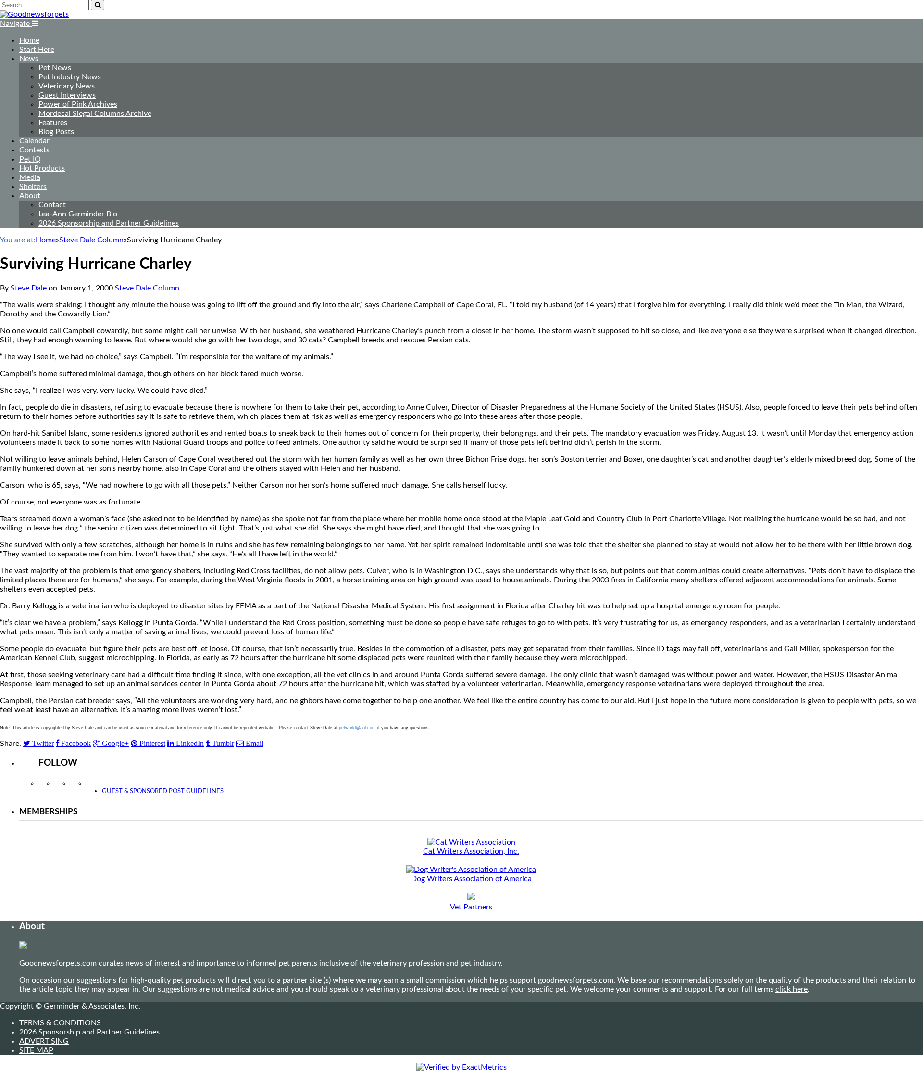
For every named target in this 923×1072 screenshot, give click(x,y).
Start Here (36, 49)
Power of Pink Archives (77, 104)
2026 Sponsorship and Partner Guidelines (108, 223)
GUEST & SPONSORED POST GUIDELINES (163, 791)
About (29, 196)
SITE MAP (36, 1050)
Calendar (34, 141)
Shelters (33, 186)
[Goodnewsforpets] (34, 14)
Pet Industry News (69, 77)
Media (29, 177)
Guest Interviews (67, 95)
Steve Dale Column (147, 288)
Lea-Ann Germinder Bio (77, 214)
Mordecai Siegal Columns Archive (94, 113)
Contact (52, 205)
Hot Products (42, 168)
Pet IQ (30, 159)
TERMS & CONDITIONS (60, 1023)
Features (52, 122)
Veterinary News (66, 86)
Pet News (54, 68)
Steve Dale (29, 288)
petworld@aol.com (357, 727)
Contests (34, 150)
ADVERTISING (44, 1041)
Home (29, 40)
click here (791, 989)
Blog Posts (56, 132)
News (28, 59)
